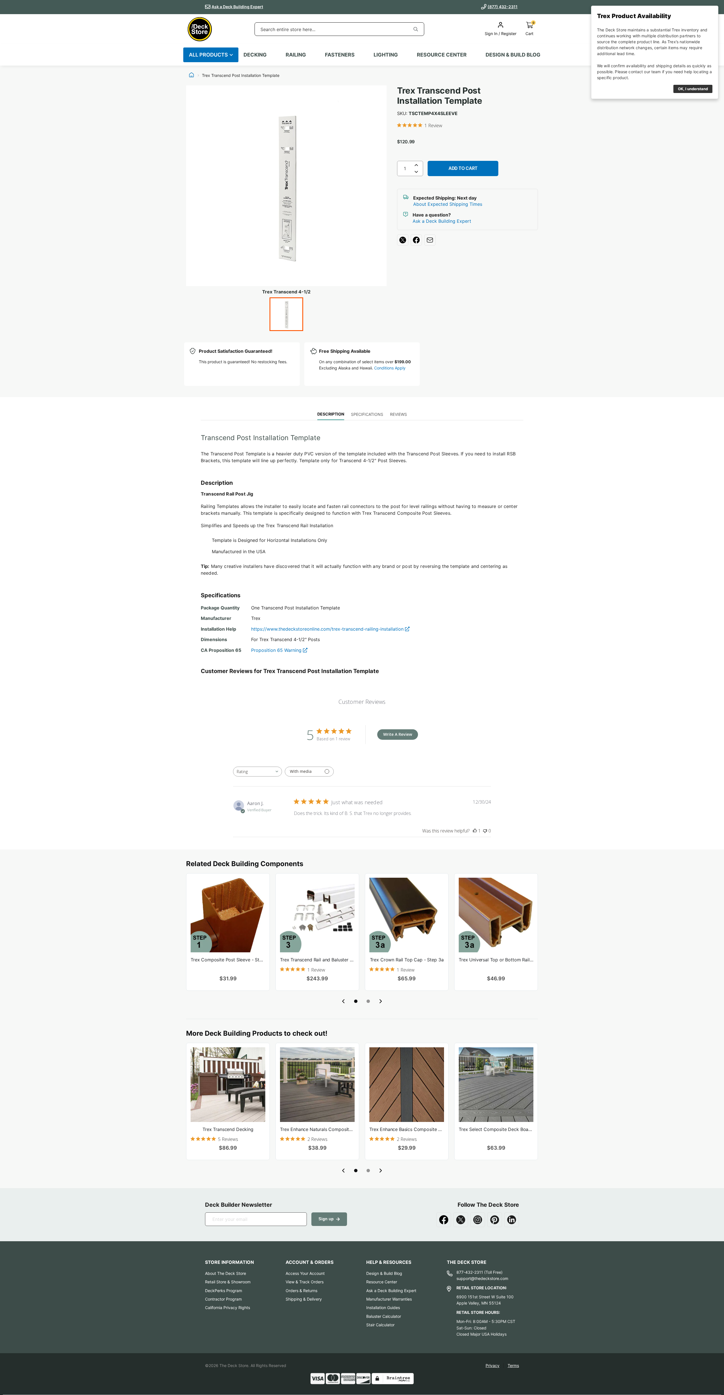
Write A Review (397, 734)
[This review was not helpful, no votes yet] (485, 831)
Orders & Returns (301, 1290)
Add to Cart (463, 168)
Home (191, 75)
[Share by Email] (430, 240)
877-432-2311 (469, 1272)
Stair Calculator (380, 1324)
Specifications (367, 414)
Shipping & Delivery (304, 1299)
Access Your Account (305, 1273)
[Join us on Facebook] (443, 1219)
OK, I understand (693, 88)
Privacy (492, 1365)
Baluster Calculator (383, 1316)
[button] (356, 1001)
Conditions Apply (390, 367)
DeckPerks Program (223, 1290)
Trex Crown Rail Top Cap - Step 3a (407, 960)
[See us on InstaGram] (477, 1219)
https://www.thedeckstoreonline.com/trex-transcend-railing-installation (328, 629)
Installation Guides (383, 1307)
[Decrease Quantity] (416, 173)
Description (330, 414)
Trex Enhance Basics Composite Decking (406, 1129)
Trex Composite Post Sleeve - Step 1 (228, 960)
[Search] (416, 29)
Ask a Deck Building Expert (237, 6)
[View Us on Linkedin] (511, 1219)
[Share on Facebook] (416, 240)
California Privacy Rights (227, 1307)
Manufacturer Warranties (389, 1299)
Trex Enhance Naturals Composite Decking (317, 1129)
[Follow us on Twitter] (460, 1219)
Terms (513, 1365)
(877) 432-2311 (503, 6)
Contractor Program (223, 1299)
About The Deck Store (225, 1273)
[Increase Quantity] (416, 165)
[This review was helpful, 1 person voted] (475, 831)
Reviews (398, 414)
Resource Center (381, 1281)
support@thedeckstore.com (482, 1278)
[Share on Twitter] (402, 240)
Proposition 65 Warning (277, 650)
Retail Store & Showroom (228, 1281)
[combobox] (331, 29)
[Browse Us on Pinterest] (494, 1219)
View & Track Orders (305, 1281)
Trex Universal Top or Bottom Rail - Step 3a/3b (496, 960)
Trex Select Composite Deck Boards (496, 1129)
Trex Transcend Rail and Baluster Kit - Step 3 (317, 960)
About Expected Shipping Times (447, 204)
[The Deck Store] (200, 29)
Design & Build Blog (384, 1273)
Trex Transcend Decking (227, 1129)
